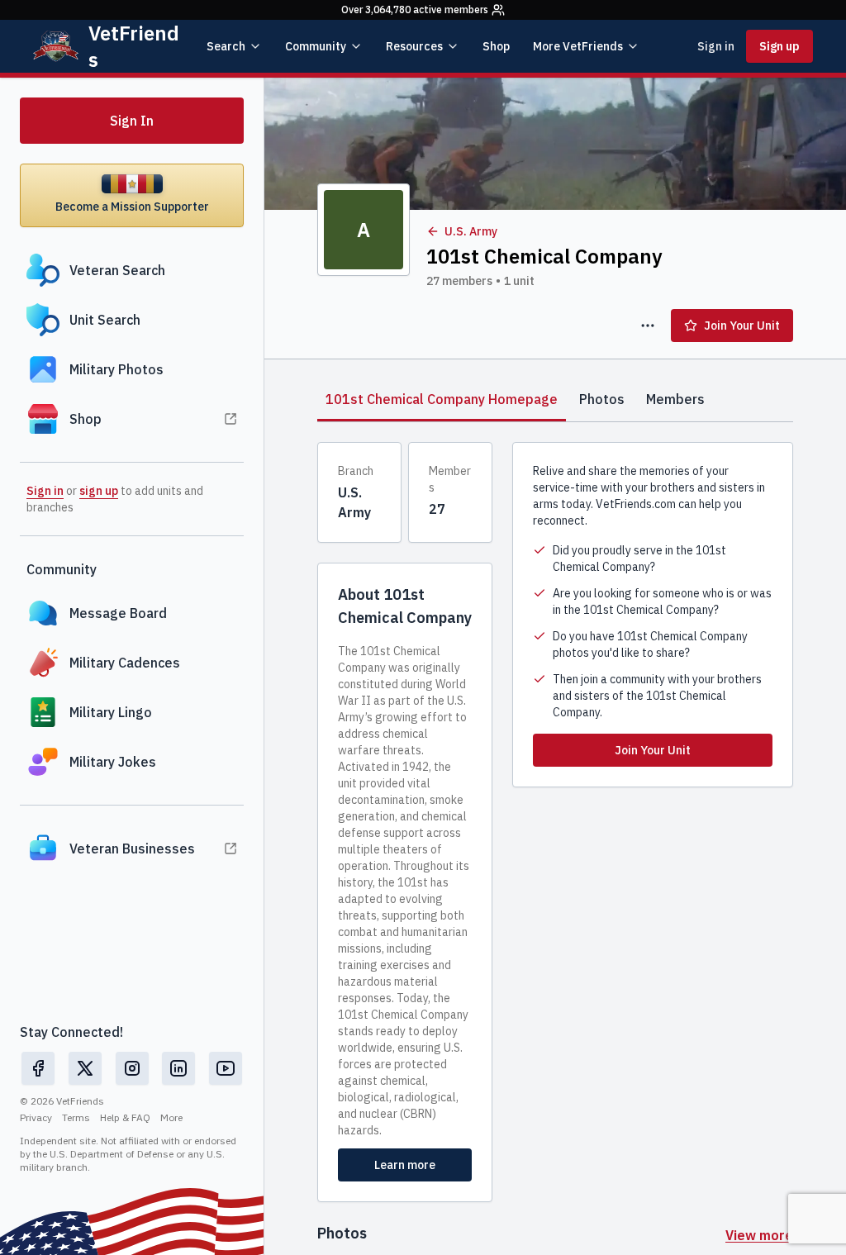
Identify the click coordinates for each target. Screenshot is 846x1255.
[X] (85, 1068)
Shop (496, 46)
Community (315, 46)
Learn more (404, 1165)
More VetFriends (578, 46)
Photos (602, 399)
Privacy (36, 1117)
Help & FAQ (125, 1117)
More (171, 1117)
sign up (98, 490)
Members (675, 399)
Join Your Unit (742, 325)
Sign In (132, 120)
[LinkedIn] (178, 1068)
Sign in (715, 46)
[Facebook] (38, 1068)
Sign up (779, 46)
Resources (414, 46)
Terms (76, 1117)
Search (226, 46)
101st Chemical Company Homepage (442, 399)
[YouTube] (225, 1068)
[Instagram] (132, 1068)
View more (759, 1235)
